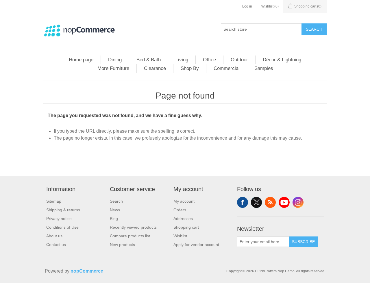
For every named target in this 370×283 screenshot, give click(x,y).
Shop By (190, 68)
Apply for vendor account (196, 244)
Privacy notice (59, 218)
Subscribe (303, 241)
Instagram (298, 202)
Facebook (242, 202)
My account (184, 201)
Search (314, 29)
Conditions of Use (62, 227)
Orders (179, 210)
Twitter (256, 202)
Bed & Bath (148, 59)
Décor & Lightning (282, 59)
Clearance (155, 68)
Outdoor (239, 59)
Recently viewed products (133, 227)
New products (122, 244)
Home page (81, 59)
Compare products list (130, 236)
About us (54, 236)
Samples (263, 68)
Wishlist (180, 236)
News (115, 210)
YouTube (284, 202)
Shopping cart (186, 227)
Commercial (227, 68)
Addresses (183, 218)
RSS (270, 202)
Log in (247, 6)
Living (181, 59)
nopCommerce (87, 271)
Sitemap (53, 201)
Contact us (56, 244)
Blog (114, 218)
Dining (115, 59)
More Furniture (113, 68)
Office (209, 59)
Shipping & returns (63, 210)
